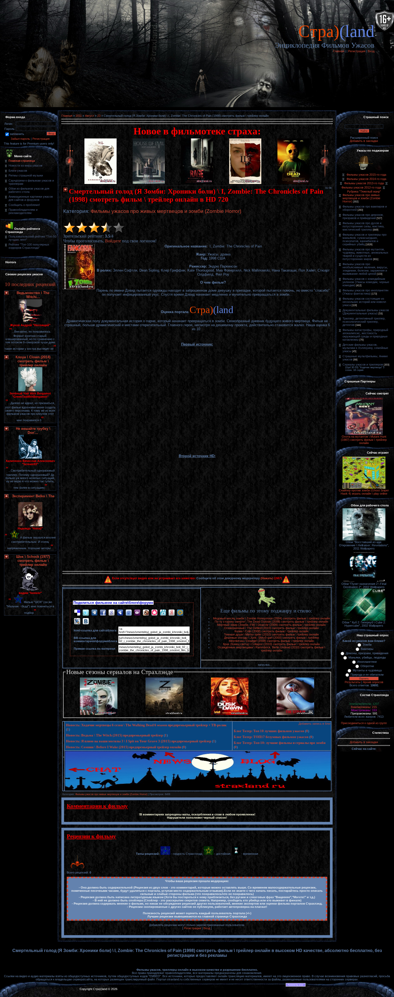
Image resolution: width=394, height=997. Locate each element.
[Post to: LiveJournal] (77, 621)
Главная (338, 51)
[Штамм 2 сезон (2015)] (295, 714)
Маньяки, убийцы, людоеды (367, 657)
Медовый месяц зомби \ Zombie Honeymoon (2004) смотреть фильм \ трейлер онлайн (271, 618)
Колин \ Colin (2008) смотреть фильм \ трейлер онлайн (271, 631)
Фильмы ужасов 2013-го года (364, 183)
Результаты (352, 682)
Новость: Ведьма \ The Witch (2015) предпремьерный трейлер (114, 735)
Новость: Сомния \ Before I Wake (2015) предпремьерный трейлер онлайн (123, 747)
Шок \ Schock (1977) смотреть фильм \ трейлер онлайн (33, 561)
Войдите (113, 241)
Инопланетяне (367, 661)
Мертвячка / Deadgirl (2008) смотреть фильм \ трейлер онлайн (271, 640)
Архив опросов (373, 682)
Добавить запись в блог (315, 723)
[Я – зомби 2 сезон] (98, 714)
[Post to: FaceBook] (103, 613)
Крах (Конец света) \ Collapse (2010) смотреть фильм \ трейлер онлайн (271, 644)
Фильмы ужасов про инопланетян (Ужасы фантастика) (365, 292)
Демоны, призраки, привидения (367, 653)
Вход (371, 51)
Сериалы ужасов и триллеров (363, 364)
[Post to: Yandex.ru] (171, 613)
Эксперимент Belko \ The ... (33, 498)
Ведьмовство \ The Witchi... (33, 295)
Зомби (367, 644)
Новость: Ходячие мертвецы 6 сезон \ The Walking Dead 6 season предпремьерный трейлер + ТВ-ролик (146, 725)
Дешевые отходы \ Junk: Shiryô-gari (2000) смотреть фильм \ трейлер (271, 637)
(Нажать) (267, 578)
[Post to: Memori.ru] (154, 613)
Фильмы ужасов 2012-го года (361, 187)
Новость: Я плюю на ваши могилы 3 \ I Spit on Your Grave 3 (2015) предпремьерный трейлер (138, 741)
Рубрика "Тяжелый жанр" (364, 191)
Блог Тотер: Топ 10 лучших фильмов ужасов (269, 731)
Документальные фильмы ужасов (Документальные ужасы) (366, 311)
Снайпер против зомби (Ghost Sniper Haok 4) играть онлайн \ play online (364, 492)
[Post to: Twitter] (85, 613)
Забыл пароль (20, 138)
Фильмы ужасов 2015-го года (366, 174)
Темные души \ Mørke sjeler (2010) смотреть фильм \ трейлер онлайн (271, 634)
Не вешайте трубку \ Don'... (33, 431)
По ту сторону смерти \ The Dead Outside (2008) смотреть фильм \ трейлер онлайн (271, 621)
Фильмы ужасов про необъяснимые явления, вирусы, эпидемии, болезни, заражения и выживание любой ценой (365, 268)
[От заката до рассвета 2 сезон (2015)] (229, 714)
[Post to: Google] (111, 613)
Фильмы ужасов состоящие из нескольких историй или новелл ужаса (364, 302)
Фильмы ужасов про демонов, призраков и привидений (363, 216)
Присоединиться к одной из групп (364, 723)
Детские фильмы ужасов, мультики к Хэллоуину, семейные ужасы (365, 348)
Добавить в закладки (364, 140)
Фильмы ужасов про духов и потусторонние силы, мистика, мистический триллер (363, 226)
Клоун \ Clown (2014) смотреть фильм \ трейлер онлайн (33, 361)
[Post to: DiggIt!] (94, 613)
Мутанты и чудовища (367, 670)
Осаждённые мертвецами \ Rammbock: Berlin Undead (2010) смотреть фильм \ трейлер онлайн (271, 649)
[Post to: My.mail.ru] (180, 613)
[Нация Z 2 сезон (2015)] (164, 714)
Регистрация (356, 51)
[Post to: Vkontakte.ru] (85, 621)
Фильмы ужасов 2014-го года (366, 178)
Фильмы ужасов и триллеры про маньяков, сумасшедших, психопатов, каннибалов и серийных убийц (364, 239)
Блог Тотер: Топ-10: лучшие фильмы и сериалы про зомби (279, 743)
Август (89, 115)
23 (99, 115)
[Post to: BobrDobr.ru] (146, 613)
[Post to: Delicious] (77, 613)
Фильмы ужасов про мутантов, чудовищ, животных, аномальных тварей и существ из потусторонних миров (365, 254)
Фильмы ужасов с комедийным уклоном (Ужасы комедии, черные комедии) (366, 282)
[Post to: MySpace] (120, 613)
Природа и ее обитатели (367, 674)
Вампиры (367, 648)
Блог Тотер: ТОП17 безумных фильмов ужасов (271, 737)
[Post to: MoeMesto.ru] (163, 613)
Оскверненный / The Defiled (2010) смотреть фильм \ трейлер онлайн (271, 628)
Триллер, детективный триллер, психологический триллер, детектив (364, 321)
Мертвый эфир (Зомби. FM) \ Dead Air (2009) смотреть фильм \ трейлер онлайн (271, 624)
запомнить (17, 134)
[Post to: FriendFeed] (128, 613)
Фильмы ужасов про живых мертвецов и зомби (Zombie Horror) (166, 211)
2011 (79, 115)
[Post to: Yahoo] (137, 613)
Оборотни (367, 666)
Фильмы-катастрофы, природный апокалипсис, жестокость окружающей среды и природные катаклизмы (365, 334)
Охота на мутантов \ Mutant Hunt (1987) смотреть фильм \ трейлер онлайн (364, 440)
